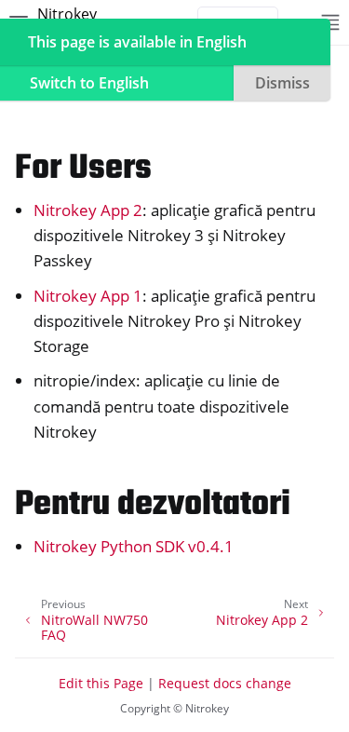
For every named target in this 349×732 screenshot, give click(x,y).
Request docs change (224, 683)
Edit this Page (101, 683)
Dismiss (282, 83)
